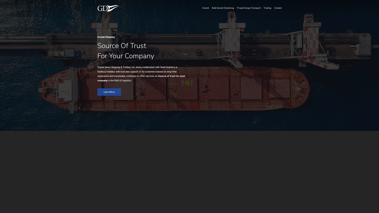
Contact (278, 8)
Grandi (205, 8)
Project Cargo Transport (249, 8)
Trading (267, 8)
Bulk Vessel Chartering (223, 8)
